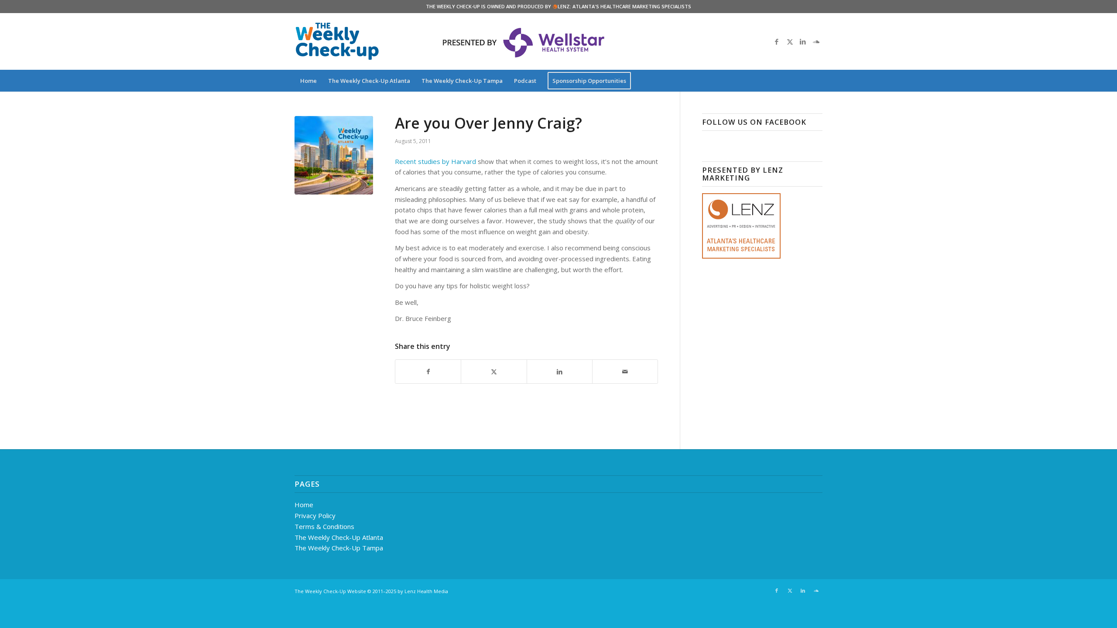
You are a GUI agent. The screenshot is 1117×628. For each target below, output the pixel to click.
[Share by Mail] (625, 372)
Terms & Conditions (324, 526)
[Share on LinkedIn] (559, 372)
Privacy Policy (315, 515)
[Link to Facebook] (776, 41)
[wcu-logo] (337, 41)
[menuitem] (308, 81)
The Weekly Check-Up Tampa (339, 547)
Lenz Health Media (426, 591)
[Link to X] (789, 41)
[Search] (816, 81)
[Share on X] (493, 372)
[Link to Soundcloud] (815, 41)
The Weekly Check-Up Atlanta (339, 537)
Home (304, 504)
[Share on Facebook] (428, 372)
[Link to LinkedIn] (802, 41)
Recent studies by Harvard (435, 161)
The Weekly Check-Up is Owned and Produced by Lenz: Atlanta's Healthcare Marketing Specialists (558, 6)
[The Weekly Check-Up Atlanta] (334, 155)
